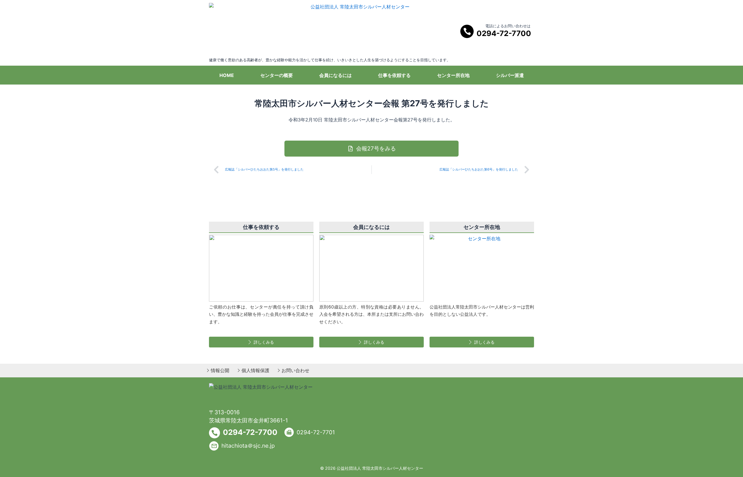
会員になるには (335, 75)
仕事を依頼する (394, 75)
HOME (226, 75)
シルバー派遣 (510, 75)
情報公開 (220, 370)
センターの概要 (276, 75)
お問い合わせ (295, 370)
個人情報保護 (255, 370)
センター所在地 (453, 75)
